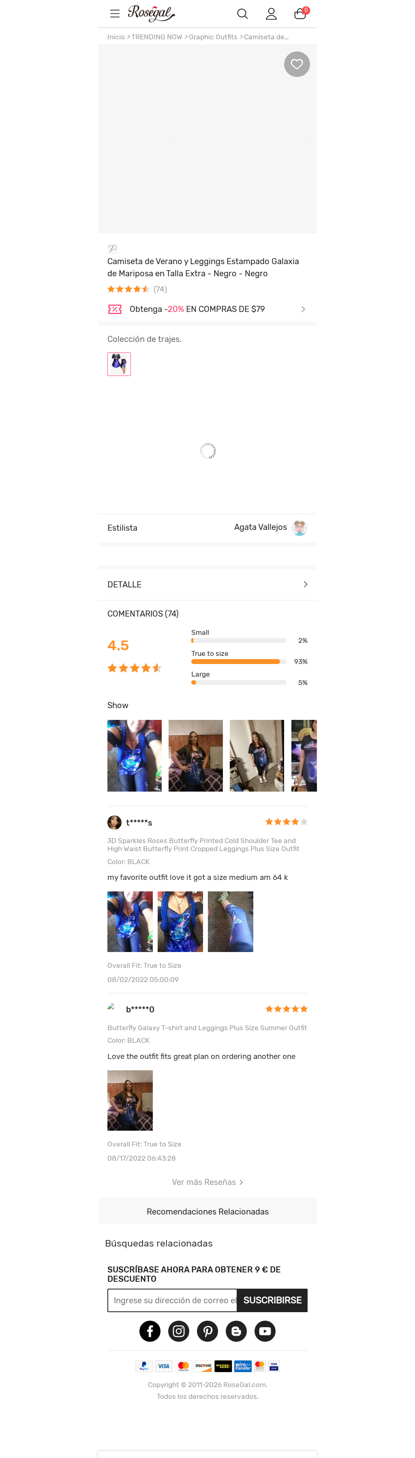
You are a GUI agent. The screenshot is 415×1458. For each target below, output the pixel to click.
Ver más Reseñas (204, 1182)
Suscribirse (273, 1300)
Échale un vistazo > (217, 309)
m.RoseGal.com (159, 13)
